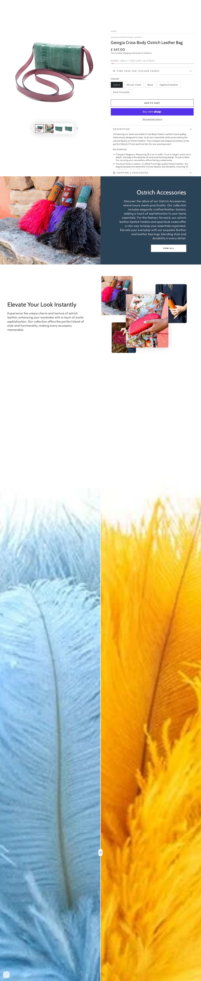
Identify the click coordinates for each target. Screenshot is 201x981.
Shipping (127, 53)
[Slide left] (31, 128)
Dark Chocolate (121, 93)
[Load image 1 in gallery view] (39, 128)
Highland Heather (168, 85)
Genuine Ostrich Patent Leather (126, 37)
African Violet (133, 85)
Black (151, 85)
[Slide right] (77, 128)
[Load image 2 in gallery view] (49, 128)
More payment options (152, 119)
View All (168, 248)
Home (113, 31)
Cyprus (118, 85)
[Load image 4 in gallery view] (68, 128)
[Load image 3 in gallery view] (58, 128)
